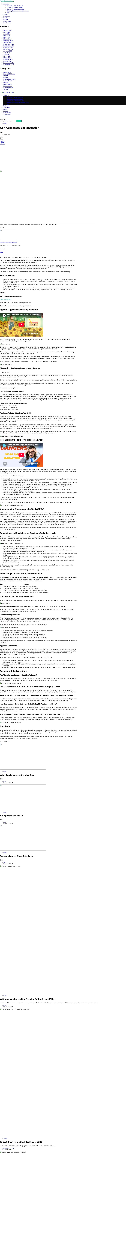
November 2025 (8, 46)
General (5, 77)
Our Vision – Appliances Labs (15, 7)
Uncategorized (8, 87)
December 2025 (8, 44)
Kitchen (5, 19)
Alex (4, 862)
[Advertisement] (63, 157)
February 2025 (8, 59)
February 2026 (8, 40)
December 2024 (8, 63)
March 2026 (7, 39)
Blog (8, 12)
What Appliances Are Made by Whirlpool (8, 242)
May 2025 (6, 56)
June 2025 (6, 54)
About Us (6, 4)
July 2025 (6, 52)
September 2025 (8, 49)
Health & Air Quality (9, 79)
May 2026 (6, 35)
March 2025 (7, 58)
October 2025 (8, 47)
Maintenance (7, 21)
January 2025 (7, 61)
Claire (4, 781)
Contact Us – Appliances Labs (15, 9)
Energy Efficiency (9, 74)
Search (19, 121)
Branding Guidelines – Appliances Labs (18, 11)
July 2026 (6, 32)
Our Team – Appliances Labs (15, 5)
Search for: (2, 119)
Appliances (6, 16)
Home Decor (7, 81)
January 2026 (7, 42)
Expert (5, 17)
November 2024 (8, 64)
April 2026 (6, 37)
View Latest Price (5, 299)
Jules (1, 252)
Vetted (5, 14)
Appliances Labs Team (8, 1148)
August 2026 (7, 30)
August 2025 (7, 51)
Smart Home (6, 23)
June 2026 (6, 34)
